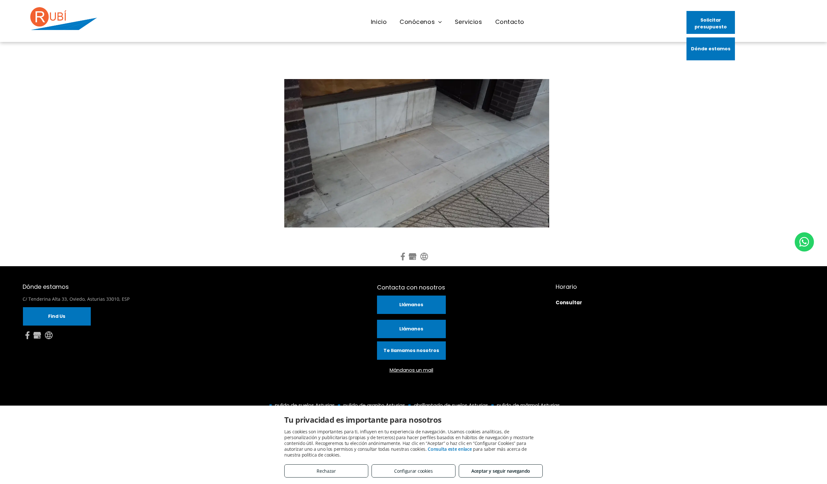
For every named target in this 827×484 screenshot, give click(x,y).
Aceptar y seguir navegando (500, 471)
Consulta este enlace (450, 449)
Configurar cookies (413, 471)
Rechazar (326, 471)
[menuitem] (378, 22)
